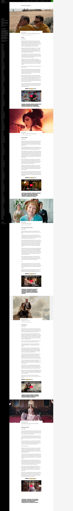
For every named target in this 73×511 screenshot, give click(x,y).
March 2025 (2, 62)
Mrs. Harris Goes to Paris (34, 292)
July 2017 (2, 155)
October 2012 (2, 213)
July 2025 (2, 58)
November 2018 (3, 139)
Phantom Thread (31, 502)
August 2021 (2, 106)
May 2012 (2, 217)
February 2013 (3, 209)
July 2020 (2, 119)
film (32, 499)
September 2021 (3, 105)
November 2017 (3, 151)
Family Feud (25, 321)
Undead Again (6, 33)
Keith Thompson (34, 290)
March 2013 (2, 208)
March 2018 (2, 147)
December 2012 (3, 211)
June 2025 (2, 59)
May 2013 (2, 206)
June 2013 (2, 205)
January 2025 (2, 64)
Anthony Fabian (24, 289)
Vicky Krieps (36, 502)
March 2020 (2, 123)
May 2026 (2, 48)
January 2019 (2, 137)
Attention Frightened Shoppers (4, 22)
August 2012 (2, 215)
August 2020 (2, 118)
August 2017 (2, 154)
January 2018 (2, 149)
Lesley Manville (29, 291)
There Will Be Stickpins (29, 423)
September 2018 (3, 141)
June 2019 (2, 132)
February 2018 (3, 148)
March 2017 (2, 159)
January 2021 (2, 113)
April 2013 (2, 207)
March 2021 (2, 111)
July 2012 (2, 216)
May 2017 (2, 157)
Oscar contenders (32, 501)
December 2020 (3, 114)
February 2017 (3, 160)
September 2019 (3, 129)
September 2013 (3, 202)
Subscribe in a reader (3, 223)
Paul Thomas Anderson (25, 502)
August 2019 (2, 130)
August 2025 (2, 57)
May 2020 (2, 121)
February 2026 (3, 51)
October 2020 (2, 116)
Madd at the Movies (34, 291)
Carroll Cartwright (30, 289)
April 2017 (2, 158)
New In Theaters (23, 132)
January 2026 (2, 52)
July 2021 (2, 107)
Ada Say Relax (26, 224)
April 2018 (2, 146)
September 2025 (3, 56)
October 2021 (2, 104)
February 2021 (3, 112)
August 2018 (2, 142)
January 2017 (2, 161)
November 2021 (3, 103)
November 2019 (3, 127)
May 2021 (2, 109)
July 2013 (2, 204)
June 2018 (2, 144)
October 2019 (2, 128)
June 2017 (2, 156)
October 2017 (2, 152)
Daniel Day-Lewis (24, 499)
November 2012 (3, 212)
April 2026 (2, 49)
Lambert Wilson (24, 291)
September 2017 (3, 153)
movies (28, 501)
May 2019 (2, 133)
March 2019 (2, 135)
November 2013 (3, 200)
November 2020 (3, 115)
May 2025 (2, 60)
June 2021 (2, 108)
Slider (27, 319)
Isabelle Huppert (24, 290)
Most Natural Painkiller (30, 33)
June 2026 (2, 47)
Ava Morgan (2, 40)
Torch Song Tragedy (29, 134)
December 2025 (3, 53)
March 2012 (2, 219)
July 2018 (2, 143)
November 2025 (3, 54)
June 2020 (2, 120)
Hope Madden (35, 289)
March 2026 (2, 50)
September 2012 (3, 214)
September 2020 (3, 117)
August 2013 (2, 203)
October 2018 (2, 140)
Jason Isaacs (29, 290)
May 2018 (2, 145)
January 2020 (2, 125)
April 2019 (2, 134)
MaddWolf (23, 292)
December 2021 (3, 102)
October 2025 (2, 55)
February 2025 (3, 63)
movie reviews (28, 292)
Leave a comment (30, 35)
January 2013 (2, 210)
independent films (24, 500)
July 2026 (2, 46)
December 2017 (3, 150)
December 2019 (3, 126)
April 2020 (2, 122)
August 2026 (2, 45)
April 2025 (2, 61)
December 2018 (3, 138)
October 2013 (2, 201)
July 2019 (2, 131)
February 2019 (3, 136)
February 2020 (3, 124)
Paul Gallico (23, 293)
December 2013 (3, 199)
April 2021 (2, 110)
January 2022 (2, 101)
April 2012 (2, 218)
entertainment (29, 499)
